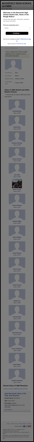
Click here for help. (21, 43)
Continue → (17, 33)
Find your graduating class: (11, 25)
